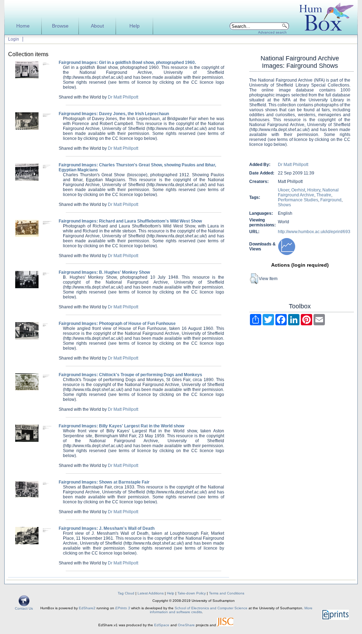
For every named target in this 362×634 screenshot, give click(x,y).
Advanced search (272, 32)
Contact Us (24, 608)
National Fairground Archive (308, 192)
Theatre (323, 194)
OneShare (186, 625)
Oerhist (298, 190)
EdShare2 (87, 608)
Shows (284, 204)
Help (134, 26)
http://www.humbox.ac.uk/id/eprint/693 (314, 231)
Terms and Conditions (226, 593)
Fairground (330, 199)
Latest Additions (151, 593)
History (313, 190)
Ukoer (283, 190)
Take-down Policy (191, 593)
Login (13, 39)
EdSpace (161, 625)
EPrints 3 (122, 608)
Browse (60, 26)
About (97, 26)
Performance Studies (298, 199)
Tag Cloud (126, 593)
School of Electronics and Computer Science (211, 608)
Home (23, 26)
